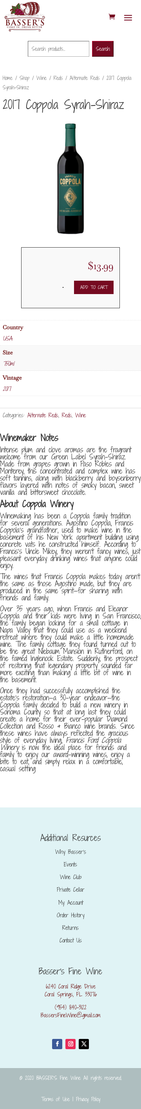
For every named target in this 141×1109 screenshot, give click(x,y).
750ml (8, 363)
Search (103, 49)
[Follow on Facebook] (57, 1044)
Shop (24, 78)
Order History (71, 915)
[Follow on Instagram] (70, 1044)
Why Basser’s (70, 852)
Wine (41, 78)
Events (70, 864)
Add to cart (94, 287)
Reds (58, 78)
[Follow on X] (84, 1044)
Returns (70, 928)
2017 (7, 389)
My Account (70, 902)
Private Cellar (71, 889)
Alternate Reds (84, 78)
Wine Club (70, 877)
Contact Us (71, 940)
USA (7, 338)
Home (8, 78)
